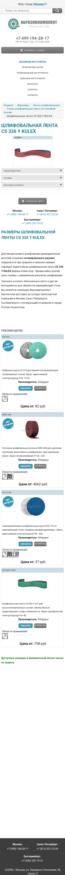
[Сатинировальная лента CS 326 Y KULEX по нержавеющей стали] (32, 165)
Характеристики (12, 170)
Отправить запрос (34, 50)
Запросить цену (34, 201)
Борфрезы (32, 84)
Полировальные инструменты (32, 73)
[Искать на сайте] (57, 10)
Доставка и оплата (14, 185)
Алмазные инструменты (32, 78)
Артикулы (40, 388)
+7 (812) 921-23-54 (47, 214)
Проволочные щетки (32, 67)
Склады (8, 178)
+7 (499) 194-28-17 (17, 214)
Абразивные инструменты (32, 62)
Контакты (33, 95)
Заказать (25, 388)
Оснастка (33, 90)
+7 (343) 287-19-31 (32, 223)
